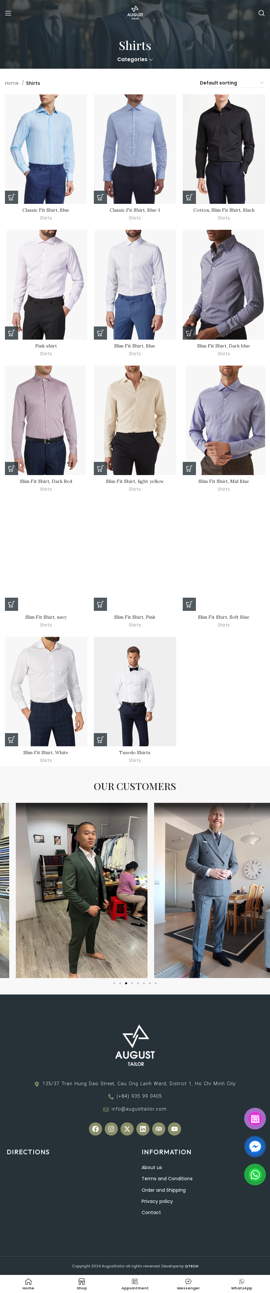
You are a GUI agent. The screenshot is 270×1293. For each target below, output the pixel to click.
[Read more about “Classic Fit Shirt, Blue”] (11, 197)
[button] (7, 890)
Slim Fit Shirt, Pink (134, 617)
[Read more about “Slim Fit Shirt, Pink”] (100, 604)
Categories (132, 59)
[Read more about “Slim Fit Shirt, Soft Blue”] (189, 604)
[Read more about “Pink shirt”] (11, 333)
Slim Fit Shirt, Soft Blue (224, 617)
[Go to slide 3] (126, 983)
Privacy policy (157, 1201)
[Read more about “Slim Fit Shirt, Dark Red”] (11, 468)
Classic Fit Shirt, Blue (45, 210)
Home (12, 83)
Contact (151, 1212)
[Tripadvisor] (158, 1129)
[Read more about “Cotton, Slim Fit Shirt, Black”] (189, 197)
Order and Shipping (164, 1190)
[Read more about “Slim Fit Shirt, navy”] (11, 604)
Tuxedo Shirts (134, 752)
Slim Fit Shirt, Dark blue (223, 346)
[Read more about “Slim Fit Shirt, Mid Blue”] (189, 468)
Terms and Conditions (167, 1178)
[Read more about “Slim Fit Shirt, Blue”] (100, 333)
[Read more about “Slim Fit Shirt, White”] (11, 739)
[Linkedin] (142, 1129)
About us (152, 1167)
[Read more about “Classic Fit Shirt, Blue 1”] (100, 197)
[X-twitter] (127, 1129)
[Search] (261, 13)
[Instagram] (111, 1129)
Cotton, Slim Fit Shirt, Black (224, 210)
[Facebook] (95, 1129)
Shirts (46, 218)
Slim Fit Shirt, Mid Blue (224, 481)
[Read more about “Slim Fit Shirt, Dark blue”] (189, 333)
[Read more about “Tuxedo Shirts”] (100, 739)
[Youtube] (174, 1129)
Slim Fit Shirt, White (45, 752)
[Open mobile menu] (8, 13)
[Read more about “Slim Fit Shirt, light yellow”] (100, 468)
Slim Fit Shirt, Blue (134, 346)
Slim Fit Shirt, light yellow (135, 481)
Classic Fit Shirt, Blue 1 (135, 210)
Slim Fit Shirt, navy (46, 617)
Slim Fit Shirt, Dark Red (46, 481)
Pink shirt (46, 346)
